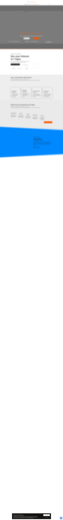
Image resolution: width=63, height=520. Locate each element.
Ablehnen (46, 517)
